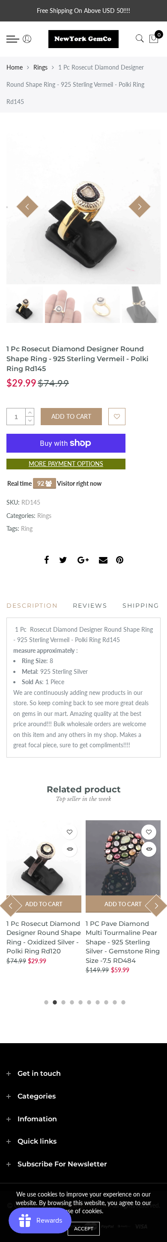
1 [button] (45, 1001)
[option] (83, 207)
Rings (40, 67)
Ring (27, 528)
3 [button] (62, 1001)
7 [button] (96, 1001)
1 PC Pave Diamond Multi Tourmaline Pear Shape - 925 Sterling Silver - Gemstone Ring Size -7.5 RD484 (47, 942)
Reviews (90, 605)
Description (32, 605)
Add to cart (47, 904)
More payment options (66, 463)
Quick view (73, 849)
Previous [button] (27, 206)
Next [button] (139, 206)
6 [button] (88, 1001)
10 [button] (122, 1001)
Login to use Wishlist (116, 416)
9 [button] (113, 1001)
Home (14, 67)
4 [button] (71, 1001)
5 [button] (79, 1001)
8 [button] (105, 1001)
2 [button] (53, 1001)
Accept (83, 1228)
